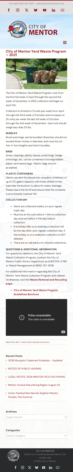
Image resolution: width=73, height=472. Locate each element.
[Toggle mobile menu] (65, 42)
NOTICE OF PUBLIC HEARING (24, 368)
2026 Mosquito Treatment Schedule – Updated (35, 360)
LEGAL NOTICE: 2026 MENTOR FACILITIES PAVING (36, 376)
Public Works (26, 342)
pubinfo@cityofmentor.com (50, 3)
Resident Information (41, 342)
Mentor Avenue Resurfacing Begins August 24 (34, 385)
